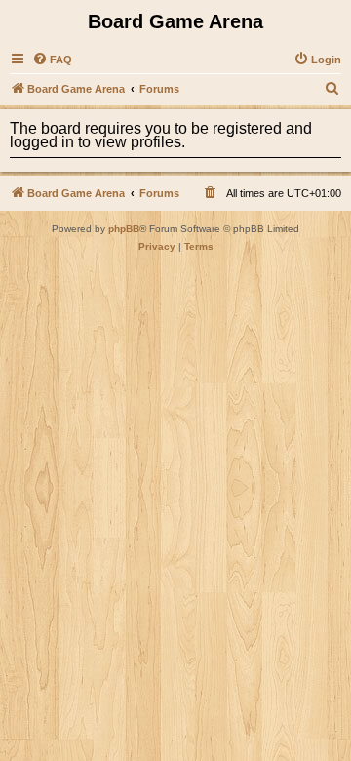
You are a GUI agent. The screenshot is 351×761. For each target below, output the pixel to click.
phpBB (123, 228)
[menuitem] (52, 59)
